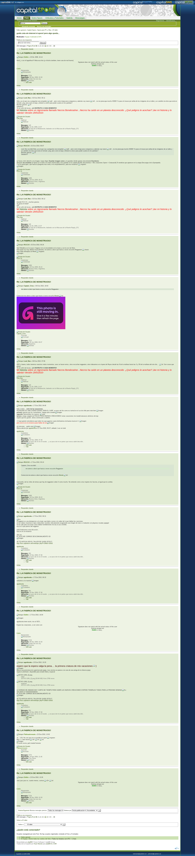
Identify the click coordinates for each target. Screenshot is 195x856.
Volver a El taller (22, 820)
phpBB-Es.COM (51, 844)
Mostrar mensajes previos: (39, 810)
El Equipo (24, 839)
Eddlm (26, 57)
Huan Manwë (38, 844)
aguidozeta (28, 405)
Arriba (18, 85)
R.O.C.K (26, 146)
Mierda (56, 296)
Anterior (20, 810)
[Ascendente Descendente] (94, 810)
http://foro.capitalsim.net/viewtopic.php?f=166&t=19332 (35, 543)
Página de (32, 46)
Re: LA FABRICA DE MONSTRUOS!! (34, 53)
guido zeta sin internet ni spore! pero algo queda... (38, 33)
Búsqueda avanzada (28, 26)
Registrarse (160, 20)
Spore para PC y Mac (44, 30)
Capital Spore (31, 30)
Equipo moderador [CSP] (33, 37)
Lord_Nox (27, 98)
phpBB (30, 842)
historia (23, 110)
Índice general (21, 30)
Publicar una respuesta (24, 40)
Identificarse (170, 20)
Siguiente (26, 810)
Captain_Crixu (29, 286)
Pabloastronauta (29, 734)
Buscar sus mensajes (44, 26)
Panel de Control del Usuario (27, 20)
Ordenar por (68, 810)
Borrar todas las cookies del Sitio (40, 839)
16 (54, 46)
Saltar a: (21, 824)
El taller (55, 30)
